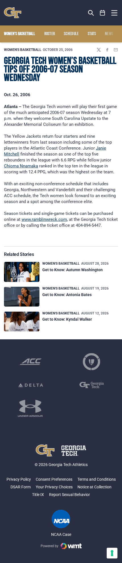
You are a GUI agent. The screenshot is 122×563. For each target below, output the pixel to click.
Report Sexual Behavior (69, 494)
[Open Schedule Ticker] (103, 13)
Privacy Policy (19, 479)
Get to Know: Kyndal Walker (67, 319)
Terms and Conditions (96, 479)
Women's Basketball (22, 50)
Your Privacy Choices (54, 487)
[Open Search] (91, 13)
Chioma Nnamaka (21, 166)
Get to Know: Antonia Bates (67, 294)
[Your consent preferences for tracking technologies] (112, 553)
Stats (92, 34)
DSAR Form (20, 487)
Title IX (38, 494)
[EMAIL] (115, 50)
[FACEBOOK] (107, 50)
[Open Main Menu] (114, 13)
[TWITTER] (98, 50)
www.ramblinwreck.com (44, 219)
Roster (49, 34)
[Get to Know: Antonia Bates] (21, 297)
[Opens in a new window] (30, 362)
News (109, 34)
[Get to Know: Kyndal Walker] (21, 321)
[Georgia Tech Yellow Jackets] (12, 12)
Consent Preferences (54, 479)
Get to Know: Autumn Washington (72, 270)
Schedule (71, 34)
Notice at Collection (94, 487)
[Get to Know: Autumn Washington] (21, 272)
